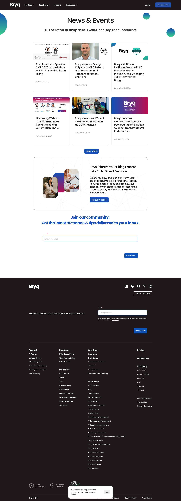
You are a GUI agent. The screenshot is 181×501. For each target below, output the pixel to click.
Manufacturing (65, 385)
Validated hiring (35, 358)
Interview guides (35, 362)
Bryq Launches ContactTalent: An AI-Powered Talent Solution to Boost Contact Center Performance (129, 125)
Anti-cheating (34, 374)
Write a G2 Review (143, 293)
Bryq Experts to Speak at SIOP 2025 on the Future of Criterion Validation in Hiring (51, 68)
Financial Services (66, 393)
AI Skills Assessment (96, 429)
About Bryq (141, 370)
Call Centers (64, 374)
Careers (140, 386)
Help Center (143, 358)
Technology (64, 389)
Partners (140, 378)
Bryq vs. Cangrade (95, 456)
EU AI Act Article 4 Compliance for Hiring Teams (106, 437)
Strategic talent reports (38, 370)
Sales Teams (64, 362)
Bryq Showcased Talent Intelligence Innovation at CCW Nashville (90, 121)
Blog (90, 389)
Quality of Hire (93, 413)
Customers (92, 354)
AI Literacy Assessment (97, 433)
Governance (114, 498)
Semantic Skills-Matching (98, 374)
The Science (93, 358)
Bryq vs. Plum (93, 468)
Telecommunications (67, 397)
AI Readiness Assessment (98, 425)
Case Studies (93, 393)
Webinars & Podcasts (96, 405)
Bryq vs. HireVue (94, 464)
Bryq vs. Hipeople (95, 460)
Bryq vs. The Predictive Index (99, 445)
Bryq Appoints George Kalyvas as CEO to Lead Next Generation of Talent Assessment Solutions (90, 70)
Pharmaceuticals (66, 401)
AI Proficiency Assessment (98, 417)
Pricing (140, 350)
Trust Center (147, 498)
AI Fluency (33, 354)
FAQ (138, 382)
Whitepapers (93, 401)
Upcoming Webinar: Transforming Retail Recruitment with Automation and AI (48, 123)
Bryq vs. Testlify (94, 448)
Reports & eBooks (95, 397)
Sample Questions (144, 406)
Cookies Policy (130, 498)
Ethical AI (91, 366)
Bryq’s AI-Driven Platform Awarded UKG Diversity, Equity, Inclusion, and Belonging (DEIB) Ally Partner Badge (129, 72)
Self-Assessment (144, 398)
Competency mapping (38, 366)
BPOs (61, 381)
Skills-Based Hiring (66, 354)
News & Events (143, 374)
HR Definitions (93, 409)
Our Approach (93, 370)
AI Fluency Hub (93, 385)
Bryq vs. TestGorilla (95, 441)
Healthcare (63, 405)
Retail (61, 378)
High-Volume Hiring (67, 358)
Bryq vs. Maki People (96, 452)
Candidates (142, 402)
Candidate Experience (97, 362)
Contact (140, 390)
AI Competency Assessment (99, 421)
